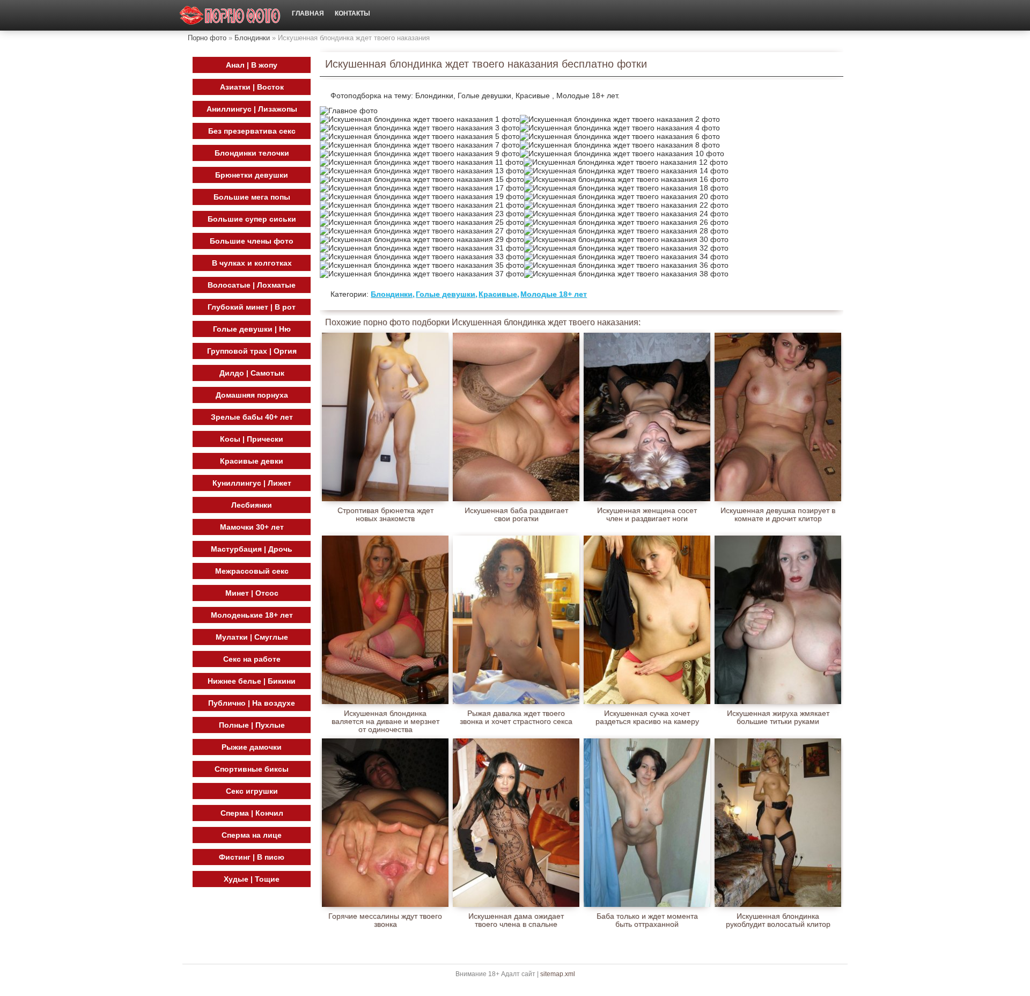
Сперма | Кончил (251, 813)
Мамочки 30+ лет (252, 527)
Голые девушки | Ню (252, 329)
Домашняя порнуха (252, 395)
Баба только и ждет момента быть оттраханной (647, 920)
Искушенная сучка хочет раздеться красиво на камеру (647, 717)
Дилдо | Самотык (251, 373)
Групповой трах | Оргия (252, 351)
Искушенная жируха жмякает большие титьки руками (778, 717)
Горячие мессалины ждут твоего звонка (385, 920)
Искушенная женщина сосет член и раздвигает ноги (647, 515)
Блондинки (252, 38)
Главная (308, 13)
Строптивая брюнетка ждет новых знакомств (385, 515)
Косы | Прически (251, 439)
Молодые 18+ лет (553, 294)
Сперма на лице (252, 835)
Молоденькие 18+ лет (252, 615)
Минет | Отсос (251, 593)
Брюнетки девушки (251, 175)
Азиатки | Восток (252, 87)
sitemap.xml (557, 974)
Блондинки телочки (252, 153)
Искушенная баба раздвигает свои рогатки (516, 515)
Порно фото (207, 38)
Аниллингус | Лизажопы (252, 109)
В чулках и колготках (252, 263)
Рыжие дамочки (252, 747)
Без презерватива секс (252, 131)
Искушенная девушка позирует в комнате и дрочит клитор (777, 515)
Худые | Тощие (251, 879)
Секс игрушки (252, 791)
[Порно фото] (230, 15)
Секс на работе (252, 659)
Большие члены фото (251, 241)
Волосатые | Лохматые (252, 285)
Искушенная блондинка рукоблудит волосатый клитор (778, 920)
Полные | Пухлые (252, 725)
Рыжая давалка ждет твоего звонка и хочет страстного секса (516, 717)
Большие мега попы (252, 197)
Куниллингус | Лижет (251, 483)
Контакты (352, 13)
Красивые (498, 294)
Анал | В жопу (251, 65)
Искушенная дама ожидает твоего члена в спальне (516, 920)
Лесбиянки (251, 505)
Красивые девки (251, 461)
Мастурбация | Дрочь (251, 549)
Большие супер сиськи (252, 219)
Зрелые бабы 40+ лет (252, 417)
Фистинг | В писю (251, 857)
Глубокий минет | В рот (252, 307)
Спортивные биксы (252, 769)
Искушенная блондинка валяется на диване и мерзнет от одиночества (385, 717)
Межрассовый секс (252, 571)
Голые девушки (445, 294)
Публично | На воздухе (251, 703)
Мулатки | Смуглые (252, 637)
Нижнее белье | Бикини (252, 681)
